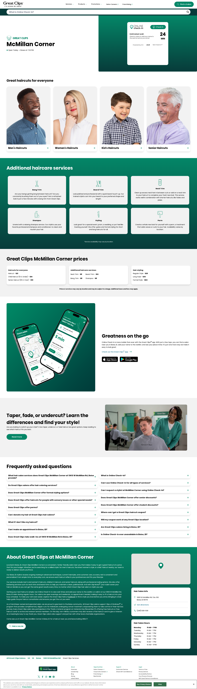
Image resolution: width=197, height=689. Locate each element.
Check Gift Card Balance (124, 672)
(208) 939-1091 (142, 610)
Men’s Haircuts (17, 148)
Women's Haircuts (66, 148)
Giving (73, 676)
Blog (72, 674)
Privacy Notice (143, 672)
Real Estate (97, 676)
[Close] (193, 684)
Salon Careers (98, 669)
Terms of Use (143, 669)
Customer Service (122, 669)
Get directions (143, 605)
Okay (160, 684)
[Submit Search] (188, 12)
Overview (74, 669)
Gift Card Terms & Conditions (148, 678)
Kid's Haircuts (110, 148)
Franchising (97, 674)
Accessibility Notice (145, 674)
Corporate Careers (100, 672)
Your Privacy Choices (145, 676)
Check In (159, 27)
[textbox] (37, 196)
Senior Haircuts (158, 148)
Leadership (74, 672)
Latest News (75, 678)
